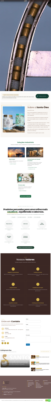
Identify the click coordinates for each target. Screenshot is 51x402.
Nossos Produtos (31, 383)
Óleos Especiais (38, 387)
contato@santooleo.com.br (10, 337)
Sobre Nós (30, 385)
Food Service (46, 383)
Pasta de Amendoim (39, 386)
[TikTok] (8, 343)
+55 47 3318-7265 (8, 333)
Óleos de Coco (38, 385)
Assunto (27, 329)
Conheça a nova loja (42, 96)
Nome (27, 319)
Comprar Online (31, 382)
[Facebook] (5, 343)
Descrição (28, 335)
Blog (29, 386)
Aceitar (47, 400)
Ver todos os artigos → (45, 351)
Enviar (28, 344)
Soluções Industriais (47, 382)
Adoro (37, 382)
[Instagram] (2, 343)
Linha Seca (38, 383)
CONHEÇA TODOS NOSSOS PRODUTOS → (25, 247)
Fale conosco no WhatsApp (25, 196)
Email (27, 324)
